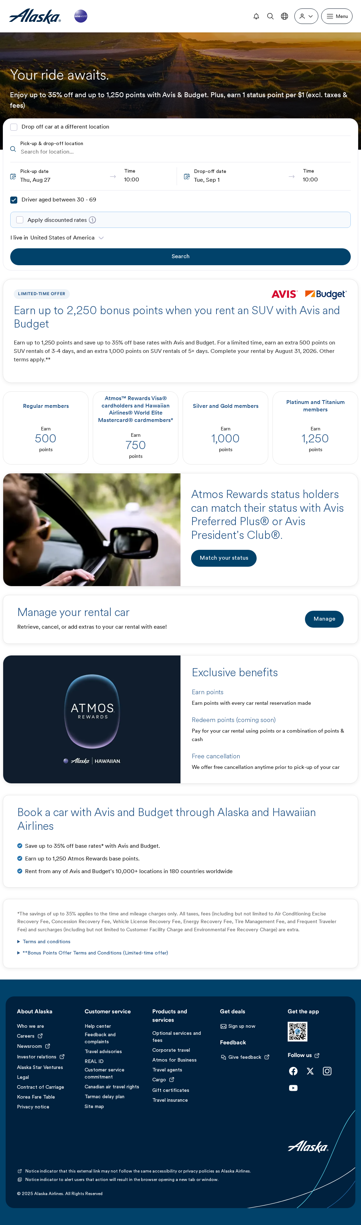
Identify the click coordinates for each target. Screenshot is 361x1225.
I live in (19, 238)
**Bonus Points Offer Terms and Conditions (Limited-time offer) (95, 953)
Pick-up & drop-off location (51, 144)
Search (181, 257)
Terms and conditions (47, 942)
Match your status (224, 558)
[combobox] (185, 152)
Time (129, 171)
